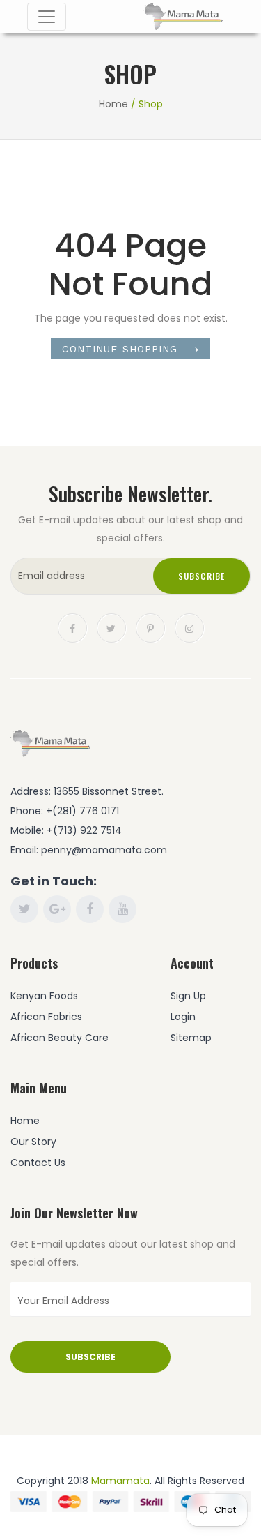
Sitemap (191, 1038)
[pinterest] (150, 627)
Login (183, 1017)
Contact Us (37, 1162)
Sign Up (188, 996)
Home (113, 104)
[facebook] (72, 627)
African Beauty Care (59, 1038)
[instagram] (189, 627)
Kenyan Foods (44, 996)
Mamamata (120, 1481)
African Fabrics (46, 1017)
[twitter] (111, 627)
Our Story (33, 1142)
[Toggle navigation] (46, 17)
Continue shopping (119, 348)
